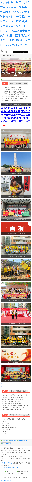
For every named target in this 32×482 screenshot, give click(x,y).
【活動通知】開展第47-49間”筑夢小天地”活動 (15, 96)
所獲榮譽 (18, 391)
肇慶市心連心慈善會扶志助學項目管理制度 (14, 397)
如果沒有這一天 (7, 431)
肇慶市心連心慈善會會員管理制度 (12, 401)
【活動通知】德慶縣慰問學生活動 (12, 87)
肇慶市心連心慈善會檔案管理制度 (12, 410)
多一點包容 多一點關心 (9, 427)
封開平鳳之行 (6, 423)
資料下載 (12, 415)
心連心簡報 (26, 415)
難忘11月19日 (6, 429)
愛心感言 (5, 415)
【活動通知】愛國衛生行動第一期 (12, 90)
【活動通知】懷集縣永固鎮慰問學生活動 (14, 92)
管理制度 (5, 391)
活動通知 (5, 83)
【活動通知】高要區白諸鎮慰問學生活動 (14, 94)
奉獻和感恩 (6, 434)
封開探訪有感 (6, 425)
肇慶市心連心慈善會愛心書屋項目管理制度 (14, 408)
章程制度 (12, 391)
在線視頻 (18, 83)
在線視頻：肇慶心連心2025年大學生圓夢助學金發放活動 (16, 104)
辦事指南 (18, 415)
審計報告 (25, 391)
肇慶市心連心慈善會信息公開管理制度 (13, 403)
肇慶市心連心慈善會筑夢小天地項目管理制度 (15, 395)
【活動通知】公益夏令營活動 (11, 100)
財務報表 (12, 83)
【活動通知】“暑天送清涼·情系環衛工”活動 (14, 98)
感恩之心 (5, 421)
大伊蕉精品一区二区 (5, 481)
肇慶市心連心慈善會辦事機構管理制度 (13, 399)
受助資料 (25, 83)
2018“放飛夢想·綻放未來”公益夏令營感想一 (14, 419)
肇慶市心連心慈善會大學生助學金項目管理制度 (15, 405)
